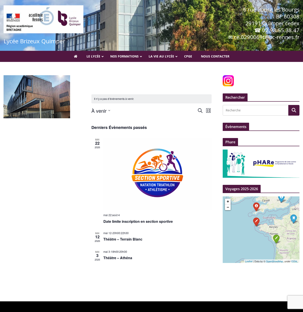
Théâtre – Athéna (117, 257)
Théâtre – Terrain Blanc (122, 239)
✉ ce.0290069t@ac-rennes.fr (263, 37)
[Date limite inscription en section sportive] (157, 174)
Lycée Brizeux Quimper (34, 41)
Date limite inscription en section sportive (138, 221)
